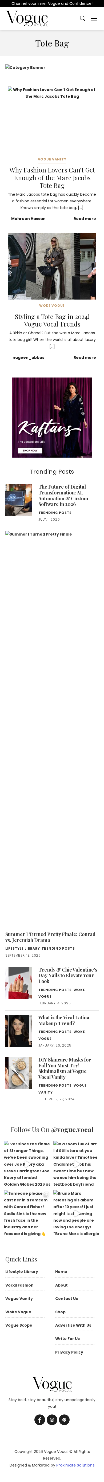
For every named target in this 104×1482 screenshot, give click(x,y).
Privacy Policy (69, 1352)
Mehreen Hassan (28, 218)
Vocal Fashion (19, 1285)
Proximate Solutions (75, 1465)
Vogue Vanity (52, 159)
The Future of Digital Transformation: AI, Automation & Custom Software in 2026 (63, 495)
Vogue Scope (18, 1325)
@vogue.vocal (72, 1129)
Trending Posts (55, 512)
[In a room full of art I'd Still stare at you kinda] (76, 1164)
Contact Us (66, 1298)
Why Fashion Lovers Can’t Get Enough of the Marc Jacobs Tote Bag (52, 178)
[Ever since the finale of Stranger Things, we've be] (27, 1164)
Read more (85, 218)
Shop (60, 1312)
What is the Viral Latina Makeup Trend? (63, 1020)
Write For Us (67, 1338)
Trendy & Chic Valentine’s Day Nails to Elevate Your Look (67, 975)
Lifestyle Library (22, 948)
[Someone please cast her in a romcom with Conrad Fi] (27, 1213)
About (61, 1285)
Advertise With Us (73, 1325)
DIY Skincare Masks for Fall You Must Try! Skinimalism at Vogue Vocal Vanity (64, 1068)
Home (61, 1271)
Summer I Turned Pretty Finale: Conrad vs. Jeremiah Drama (50, 937)
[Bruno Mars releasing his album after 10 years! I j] (76, 1213)
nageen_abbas (28, 357)
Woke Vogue (52, 305)
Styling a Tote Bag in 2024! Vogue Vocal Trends (52, 320)
